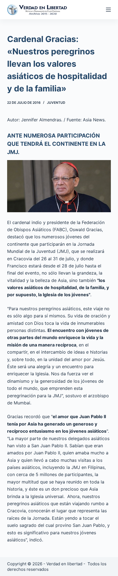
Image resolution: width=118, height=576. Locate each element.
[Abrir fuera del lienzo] (108, 9)
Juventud (56, 102)
